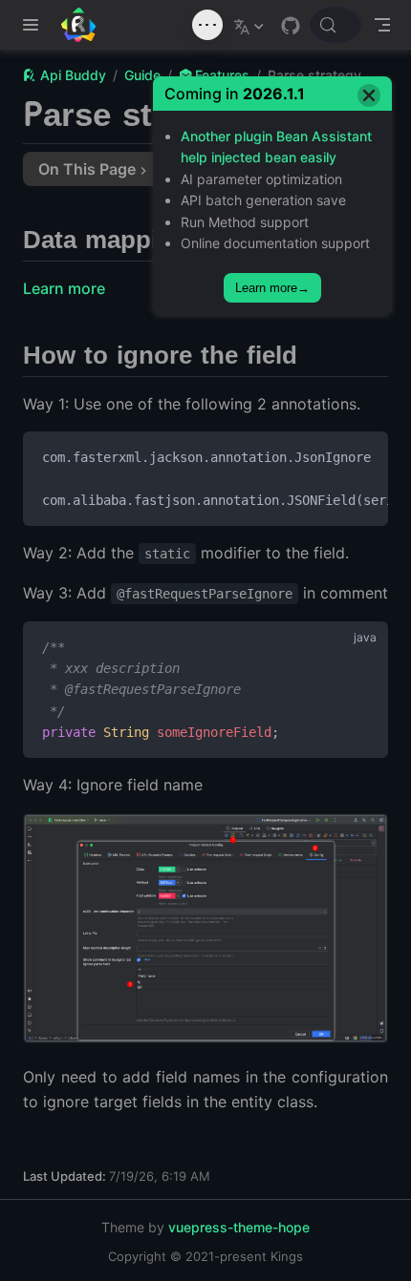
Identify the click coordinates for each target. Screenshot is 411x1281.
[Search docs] (335, 25)
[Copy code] (362, 457)
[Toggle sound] (207, 25)
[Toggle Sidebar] (34, 25)
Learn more (64, 288)
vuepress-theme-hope (239, 1227)
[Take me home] (84, 25)
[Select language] (250, 25)
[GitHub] (290, 25)
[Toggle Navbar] (382, 24)
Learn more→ (272, 288)
